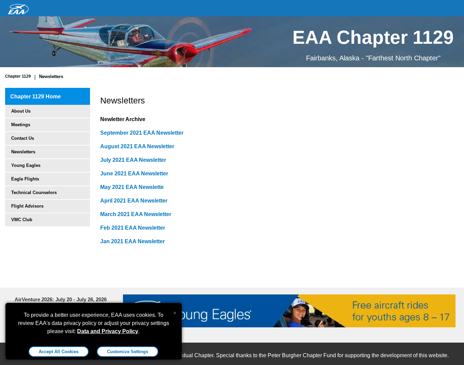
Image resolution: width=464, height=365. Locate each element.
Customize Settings (127, 351)
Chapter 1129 (18, 76)
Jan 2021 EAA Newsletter (132, 241)
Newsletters (51, 76)
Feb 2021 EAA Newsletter (132, 228)
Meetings (20, 124)
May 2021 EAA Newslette (132, 187)
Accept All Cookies (58, 351)
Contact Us (22, 138)
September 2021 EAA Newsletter (141, 133)
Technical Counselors (34, 192)
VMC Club (21, 219)
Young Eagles (25, 165)
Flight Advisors (27, 206)
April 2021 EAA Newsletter (133, 201)
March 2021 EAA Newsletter (135, 214)
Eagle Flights (25, 178)
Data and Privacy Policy (107, 331)
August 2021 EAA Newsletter (137, 146)
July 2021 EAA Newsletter (133, 160)
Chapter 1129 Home (35, 96)
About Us (21, 111)
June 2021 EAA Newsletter (134, 173)
